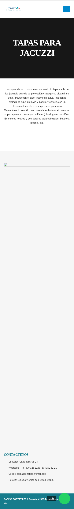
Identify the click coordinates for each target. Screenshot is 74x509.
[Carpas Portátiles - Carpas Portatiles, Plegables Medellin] (14, 9)
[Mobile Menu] (66, 9)
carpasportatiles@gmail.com (31, 474)
